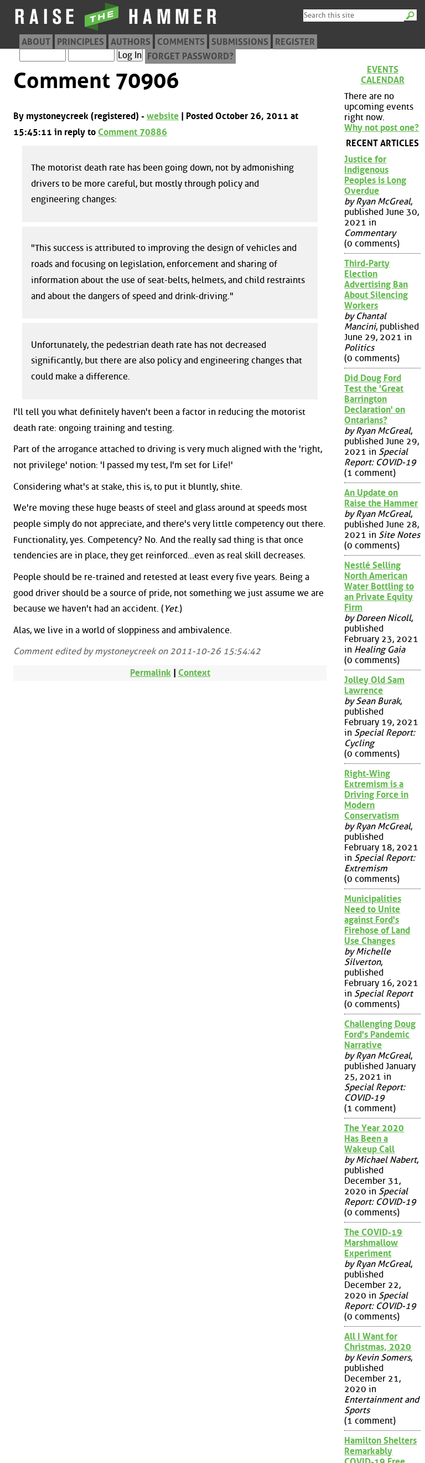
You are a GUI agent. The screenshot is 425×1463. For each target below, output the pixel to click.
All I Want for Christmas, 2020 (377, 1341)
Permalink (150, 673)
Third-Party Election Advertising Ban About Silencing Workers (376, 284)
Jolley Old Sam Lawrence (374, 685)
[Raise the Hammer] (116, 30)
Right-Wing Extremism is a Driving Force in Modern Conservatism (376, 794)
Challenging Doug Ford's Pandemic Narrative (380, 1034)
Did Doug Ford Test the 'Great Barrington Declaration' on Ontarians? (374, 399)
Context (194, 673)
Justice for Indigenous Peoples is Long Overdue (375, 175)
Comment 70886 (132, 132)
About (36, 42)
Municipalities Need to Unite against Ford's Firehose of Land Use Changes (377, 920)
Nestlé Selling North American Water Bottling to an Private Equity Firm (379, 586)
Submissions (239, 42)
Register (295, 42)
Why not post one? (381, 127)
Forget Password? (190, 56)
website (163, 116)
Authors (131, 42)
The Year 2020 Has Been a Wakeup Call (374, 1138)
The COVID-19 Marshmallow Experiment (373, 1243)
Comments (181, 42)
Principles (80, 42)
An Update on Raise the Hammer (381, 498)
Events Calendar (383, 74)
